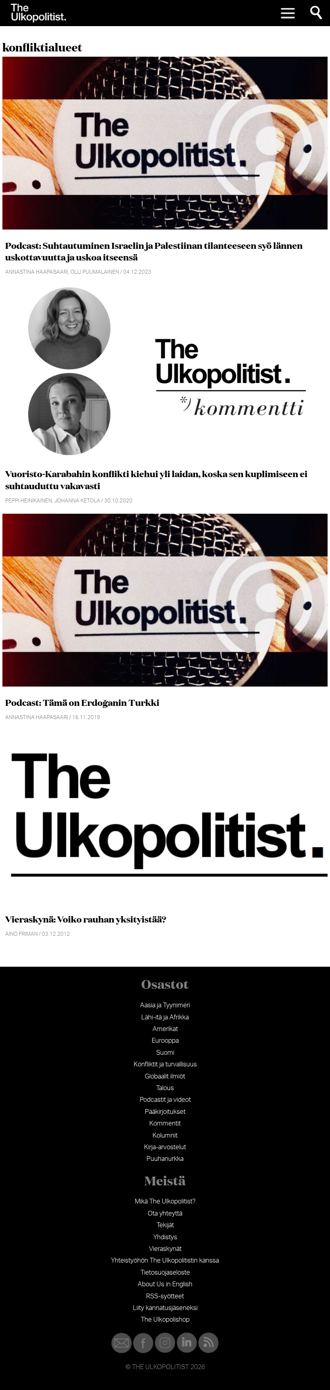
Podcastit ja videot (165, 1100)
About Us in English (165, 1284)
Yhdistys (165, 1237)
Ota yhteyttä (165, 1213)
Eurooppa (165, 1040)
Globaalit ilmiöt (165, 1076)
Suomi (165, 1053)
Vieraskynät (165, 1249)
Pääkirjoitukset (165, 1112)
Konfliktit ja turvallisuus (165, 1064)
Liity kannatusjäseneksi (165, 1308)
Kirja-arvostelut (165, 1147)
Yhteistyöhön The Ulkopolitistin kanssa (165, 1260)
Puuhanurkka (165, 1159)
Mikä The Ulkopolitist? (165, 1201)
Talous (165, 1088)
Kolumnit (165, 1135)
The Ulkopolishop (165, 1319)
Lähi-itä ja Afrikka (165, 1017)
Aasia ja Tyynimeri (165, 1005)
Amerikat (165, 1029)
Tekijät (165, 1225)
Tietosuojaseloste (165, 1272)
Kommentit (165, 1123)
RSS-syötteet (165, 1296)
